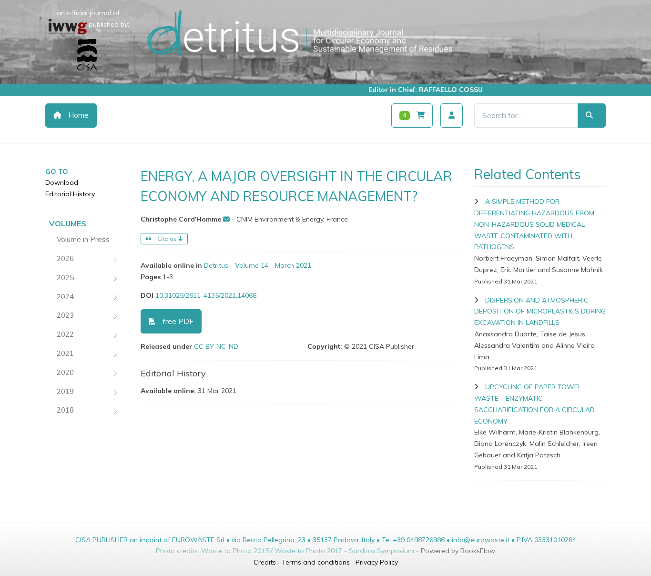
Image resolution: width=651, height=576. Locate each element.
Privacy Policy (377, 562)
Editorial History (70, 194)
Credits (265, 562)
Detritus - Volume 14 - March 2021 (257, 265)
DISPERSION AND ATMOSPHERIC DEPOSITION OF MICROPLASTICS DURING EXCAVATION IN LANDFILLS (540, 311)
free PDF (177, 321)
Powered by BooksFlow (458, 550)
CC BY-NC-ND (216, 346)
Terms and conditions (316, 562)
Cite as (167, 238)
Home (77, 115)
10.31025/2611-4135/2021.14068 (205, 295)
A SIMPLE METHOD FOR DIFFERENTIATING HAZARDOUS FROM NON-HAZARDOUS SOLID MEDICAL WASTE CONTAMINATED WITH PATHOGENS (534, 224)
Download (61, 182)
